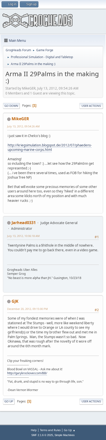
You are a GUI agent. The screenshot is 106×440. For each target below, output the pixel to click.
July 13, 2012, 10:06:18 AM (23, 236)
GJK (15, 301)
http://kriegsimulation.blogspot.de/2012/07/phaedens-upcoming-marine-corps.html (50, 147)
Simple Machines (64, 435)
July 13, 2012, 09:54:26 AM (23, 126)
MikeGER (20, 118)
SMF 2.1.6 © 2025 (42, 435)
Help (34, 430)
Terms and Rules (50, 430)
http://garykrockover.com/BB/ (27, 373)
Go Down (11, 106)
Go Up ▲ (69, 430)
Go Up (8, 401)
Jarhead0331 (24, 222)
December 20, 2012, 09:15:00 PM (27, 309)
